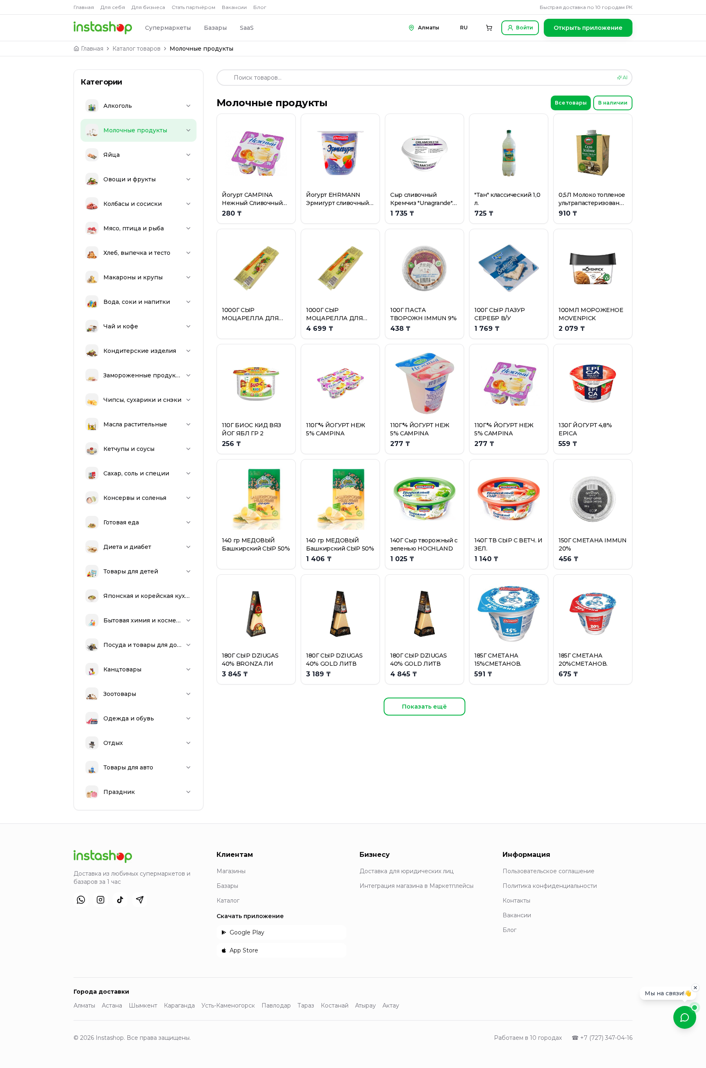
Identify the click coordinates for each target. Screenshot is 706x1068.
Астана (112, 1005)
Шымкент (143, 1005)
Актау (390, 1005)
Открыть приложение (588, 27)
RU (464, 28)
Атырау (365, 1005)
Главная (84, 7)
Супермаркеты (168, 27)
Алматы (84, 1005)
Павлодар (276, 1005)
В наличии (613, 103)
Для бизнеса (148, 7)
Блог (259, 7)
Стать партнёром (193, 7)
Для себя (113, 7)
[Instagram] (100, 899)
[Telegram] (139, 899)
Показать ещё (424, 706)
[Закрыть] (695, 987)
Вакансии (234, 7)
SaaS (247, 27)
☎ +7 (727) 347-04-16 (602, 1037)
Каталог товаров (136, 48)
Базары (215, 27)
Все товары (571, 103)
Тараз (305, 1005)
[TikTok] (120, 899)
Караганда (179, 1005)
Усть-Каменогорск (228, 1005)
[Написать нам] (684, 1017)
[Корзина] (489, 27)
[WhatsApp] (81, 899)
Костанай (335, 1005)
